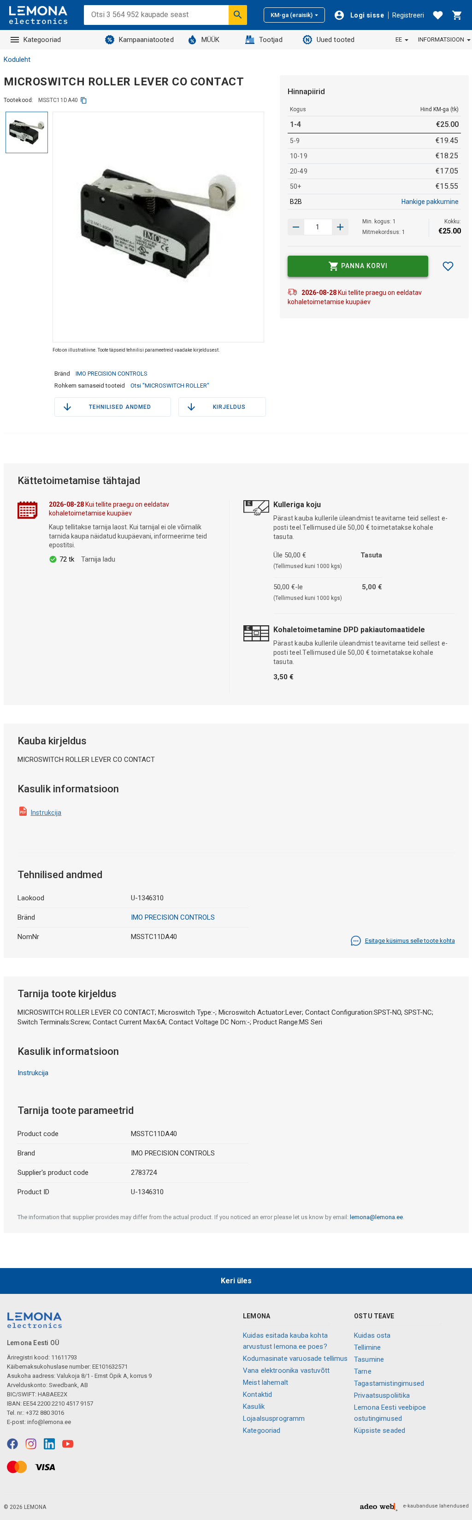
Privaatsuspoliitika (382, 1395)
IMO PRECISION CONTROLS (112, 373)
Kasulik (254, 1406)
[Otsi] (238, 14)
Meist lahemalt (265, 1382)
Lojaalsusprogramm (274, 1418)
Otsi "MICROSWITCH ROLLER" (169, 385)
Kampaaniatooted (146, 40)
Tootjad (271, 40)
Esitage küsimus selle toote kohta (410, 940)
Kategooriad (42, 40)
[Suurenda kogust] (296, 227)
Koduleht (17, 59)
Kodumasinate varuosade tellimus (295, 1358)
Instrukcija (46, 812)
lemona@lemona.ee (376, 1217)
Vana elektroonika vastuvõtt (286, 1370)
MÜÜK (210, 40)
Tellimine (367, 1347)
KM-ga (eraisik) (292, 15)
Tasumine (369, 1359)
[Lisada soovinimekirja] (448, 266)
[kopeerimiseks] (83, 100)
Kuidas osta (372, 1335)
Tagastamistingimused (389, 1383)
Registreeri (408, 15)
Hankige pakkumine (430, 201)
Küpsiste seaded (379, 1430)
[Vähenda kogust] (340, 227)
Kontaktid (257, 1394)
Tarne (363, 1371)
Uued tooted (336, 40)
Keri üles (236, 1280)
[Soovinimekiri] (437, 15)
